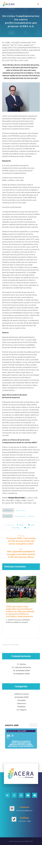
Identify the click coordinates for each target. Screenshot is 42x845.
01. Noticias (21, 664)
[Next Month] (35, 725)
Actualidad (31, 516)
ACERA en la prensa (20, 516)
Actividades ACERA (22, 697)
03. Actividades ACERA (21, 670)
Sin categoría (23, 622)
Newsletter (21, 706)
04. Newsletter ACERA (21, 673)
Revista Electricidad (16, 498)
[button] (38, 4)
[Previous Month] (31, 725)
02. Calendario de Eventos (21, 667)
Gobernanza (21, 703)
